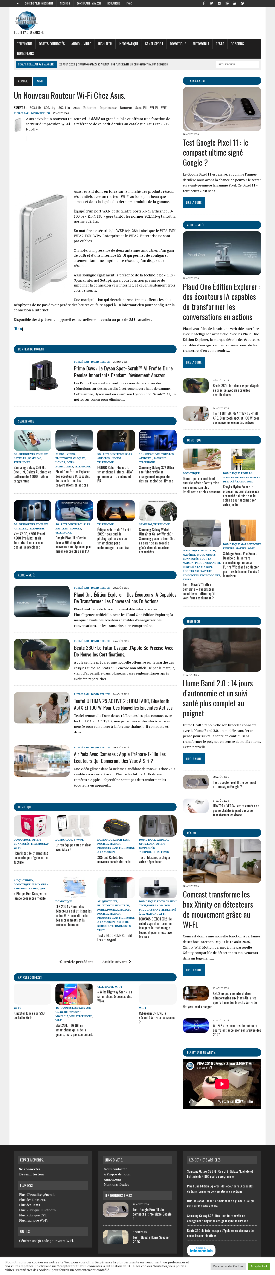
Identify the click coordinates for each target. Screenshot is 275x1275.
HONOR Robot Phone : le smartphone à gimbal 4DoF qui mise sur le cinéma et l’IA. (115, 474)
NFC (72, 1016)
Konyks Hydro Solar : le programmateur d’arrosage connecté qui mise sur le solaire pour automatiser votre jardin (241, 495)
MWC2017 (61, 1016)
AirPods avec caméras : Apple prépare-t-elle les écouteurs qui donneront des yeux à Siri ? (120, 757)
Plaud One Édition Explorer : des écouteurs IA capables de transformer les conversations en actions (73, 478)
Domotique (178, 43)
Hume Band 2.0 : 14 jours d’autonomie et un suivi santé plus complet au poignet (218, 698)
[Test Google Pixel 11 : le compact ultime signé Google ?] (222, 128)
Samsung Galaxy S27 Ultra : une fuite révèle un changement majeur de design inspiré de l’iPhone (157, 474)
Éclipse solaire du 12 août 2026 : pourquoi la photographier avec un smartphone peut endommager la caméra (114, 538)
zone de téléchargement (39, 3)
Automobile (200, 43)
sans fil (141, 107)
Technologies (149, 852)
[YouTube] (234, 3)
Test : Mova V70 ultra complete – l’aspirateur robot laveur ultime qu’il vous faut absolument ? (199, 591)
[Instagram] (219, 3)
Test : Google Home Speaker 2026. (151, 1239)
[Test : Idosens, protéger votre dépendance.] (158, 833)
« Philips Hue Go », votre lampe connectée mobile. (30, 896)
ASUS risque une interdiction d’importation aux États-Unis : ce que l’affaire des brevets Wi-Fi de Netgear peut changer (220, 1000)
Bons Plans (25, 53)
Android (163, 839)
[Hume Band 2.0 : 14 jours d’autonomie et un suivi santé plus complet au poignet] (222, 668)
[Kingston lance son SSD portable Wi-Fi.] (32, 1001)
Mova (201, 554)
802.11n (64, 107)
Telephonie (24, 43)
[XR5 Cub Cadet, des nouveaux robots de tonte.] (116, 833)
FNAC (129, 3)
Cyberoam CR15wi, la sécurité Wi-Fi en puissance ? (157, 1018)
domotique (25, 807)
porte (101, 909)
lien (18, 328)
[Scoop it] (257, 3)
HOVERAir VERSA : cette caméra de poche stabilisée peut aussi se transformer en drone (236, 810)
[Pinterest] (242, 3)
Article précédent (78, 961)
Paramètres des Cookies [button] (228, 1266)
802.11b (35, 107)
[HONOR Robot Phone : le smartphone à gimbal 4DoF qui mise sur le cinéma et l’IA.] (116, 448)
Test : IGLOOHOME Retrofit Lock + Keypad (114, 938)
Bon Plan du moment (31, 349)
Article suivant (114, 961)
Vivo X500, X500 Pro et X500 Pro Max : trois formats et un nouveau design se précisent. (29, 540)
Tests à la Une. (196, 80)
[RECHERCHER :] (237, 63)
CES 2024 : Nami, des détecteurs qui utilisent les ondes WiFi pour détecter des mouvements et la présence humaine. (73, 915)
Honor (60, 462)
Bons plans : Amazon (89, 3)
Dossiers (237, 43)
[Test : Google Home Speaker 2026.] (115, 1242)
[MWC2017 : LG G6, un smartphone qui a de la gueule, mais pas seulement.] (74, 1001)
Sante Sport (154, 43)
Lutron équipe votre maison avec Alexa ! (73, 847)
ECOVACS (163, 901)
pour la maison (118, 909)
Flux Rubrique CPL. (33, 1215)
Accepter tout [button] (259, 1266)
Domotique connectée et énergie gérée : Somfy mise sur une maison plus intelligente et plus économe (201, 485)
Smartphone (26, 421)
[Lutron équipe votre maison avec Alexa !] (74, 833)
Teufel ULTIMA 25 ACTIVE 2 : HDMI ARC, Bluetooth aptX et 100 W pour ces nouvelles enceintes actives (123, 704)
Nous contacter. (115, 1169)
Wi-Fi (154, 107)
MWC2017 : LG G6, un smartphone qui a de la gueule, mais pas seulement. (74, 1030)
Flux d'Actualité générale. (37, 1194)
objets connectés (52, 43)
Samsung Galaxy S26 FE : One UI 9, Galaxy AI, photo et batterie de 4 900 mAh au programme (32, 474)
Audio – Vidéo (81, 43)
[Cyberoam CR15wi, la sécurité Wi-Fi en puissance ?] (158, 1001)
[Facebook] (203, 3)
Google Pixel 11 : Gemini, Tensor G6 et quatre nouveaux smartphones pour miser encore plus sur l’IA (73, 544)
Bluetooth (63, 458)
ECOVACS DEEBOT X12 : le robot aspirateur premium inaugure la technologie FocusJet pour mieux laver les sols (156, 927)
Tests (220, 43)
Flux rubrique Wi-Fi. (33, 1220)
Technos (65, 3)
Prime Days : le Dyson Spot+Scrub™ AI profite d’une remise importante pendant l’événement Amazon (123, 371)
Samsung (34, 458)
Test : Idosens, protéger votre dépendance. (154, 859)
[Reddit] (226, 3)
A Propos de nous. (117, 1174)
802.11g (49, 107)
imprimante (108, 107)
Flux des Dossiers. (32, 1200)
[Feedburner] (250, 3)
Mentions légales (116, 1184)
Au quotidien (23, 880)
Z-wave (78, 839)
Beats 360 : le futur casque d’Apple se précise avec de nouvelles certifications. (123, 651)
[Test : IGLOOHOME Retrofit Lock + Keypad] (116, 895)
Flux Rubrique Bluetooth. (38, 1210)
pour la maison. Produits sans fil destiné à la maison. (115, 848)
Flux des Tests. (30, 1205)
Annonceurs (113, 1179)
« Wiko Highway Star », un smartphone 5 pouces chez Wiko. (115, 996)
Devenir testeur (31, 1174)
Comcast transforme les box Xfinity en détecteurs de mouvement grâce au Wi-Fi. (218, 909)
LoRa (150, 843)
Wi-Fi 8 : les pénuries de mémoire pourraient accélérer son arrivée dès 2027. (237, 1030)
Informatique (128, 43)
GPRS (142, 843)
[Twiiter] (211, 3)
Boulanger (113, 3)
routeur (126, 107)
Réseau (191, 832)
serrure (122, 921)
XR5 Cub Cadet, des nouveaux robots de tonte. (114, 859)
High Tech (105, 43)
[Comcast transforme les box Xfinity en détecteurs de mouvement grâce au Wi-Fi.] (222, 880)
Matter (241, 548)
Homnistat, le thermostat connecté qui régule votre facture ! (31, 858)
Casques (79, 458)
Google (75, 528)
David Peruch (40, 113)
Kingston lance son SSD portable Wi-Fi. (29, 1015)
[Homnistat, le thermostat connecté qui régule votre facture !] (32, 833)
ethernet (89, 107)
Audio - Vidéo (65, 454)
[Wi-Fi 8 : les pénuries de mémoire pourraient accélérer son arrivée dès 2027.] (196, 1030)
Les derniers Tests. (119, 1195)
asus (76, 107)
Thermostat (40, 843)
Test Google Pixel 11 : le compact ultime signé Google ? (215, 152)
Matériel (189, 554)
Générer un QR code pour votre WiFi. (46, 1241)
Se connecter (29, 1169)
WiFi (164, 107)
